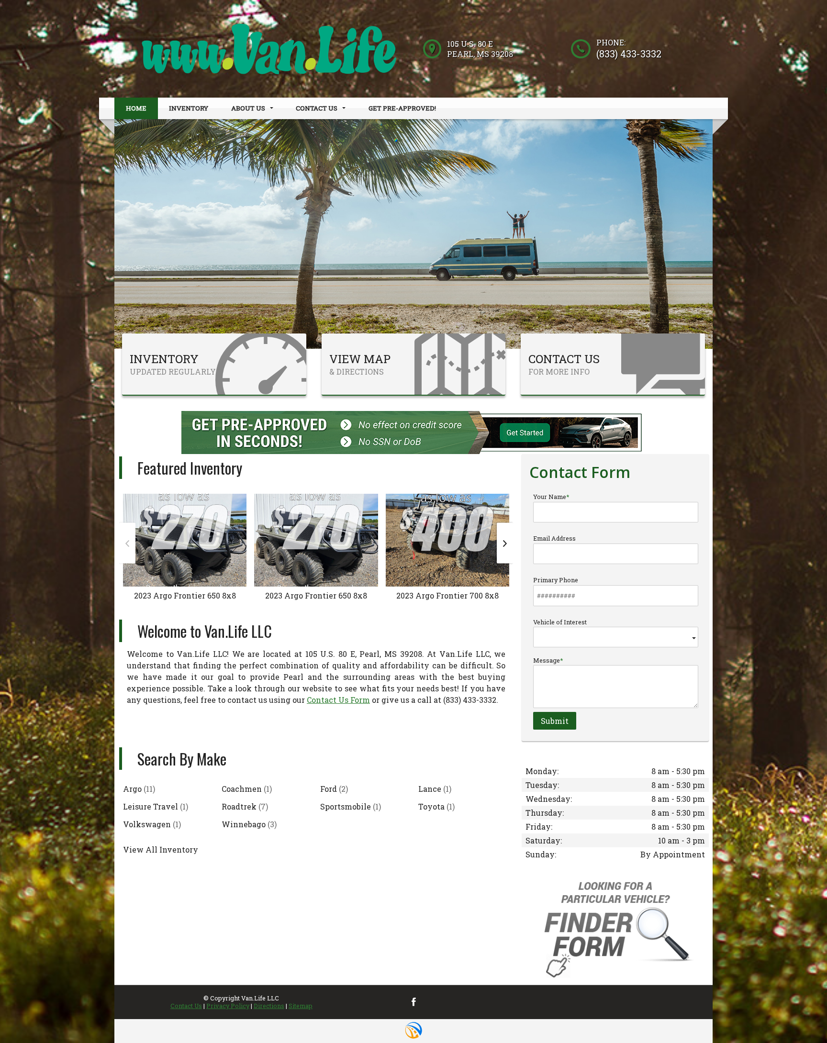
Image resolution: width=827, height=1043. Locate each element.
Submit (555, 721)
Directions (269, 1006)
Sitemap (301, 1006)
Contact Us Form (338, 700)
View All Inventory (160, 849)
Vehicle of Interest (560, 622)
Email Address (554, 538)
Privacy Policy (227, 1006)
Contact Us (186, 1006)
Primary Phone (555, 580)
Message (546, 660)
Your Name (549, 496)
